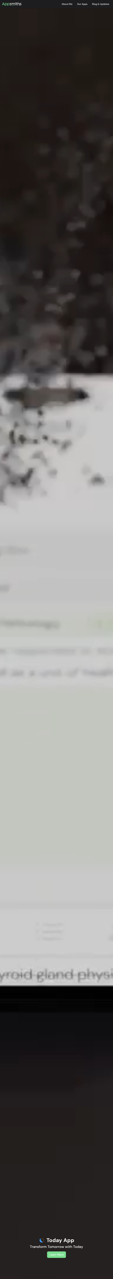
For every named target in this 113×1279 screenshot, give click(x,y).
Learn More (56, 1254)
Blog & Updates (100, 4)
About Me (67, 4)
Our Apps (82, 4)
